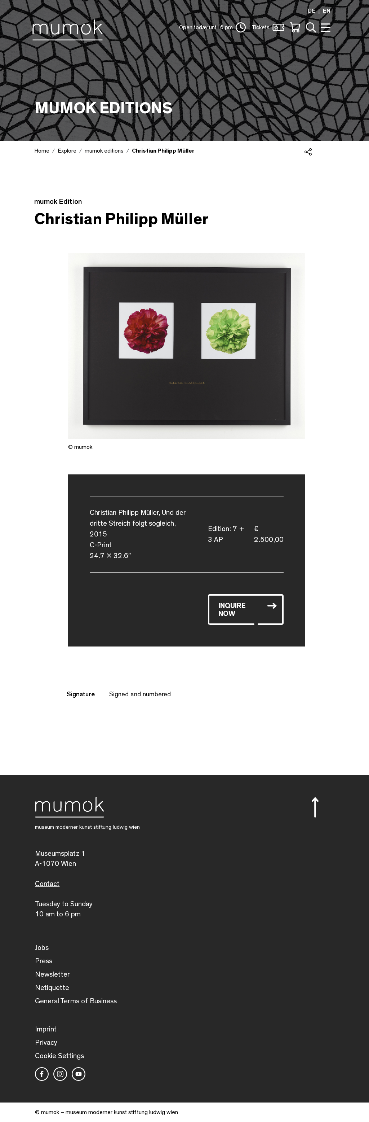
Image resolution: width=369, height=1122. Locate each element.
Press (43, 961)
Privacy (46, 1042)
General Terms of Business (76, 1001)
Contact (47, 883)
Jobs (42, 947)
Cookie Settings (59, 1056)
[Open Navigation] (324, 26)
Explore (67, 151)
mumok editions (104, 151)
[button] (212, 27)
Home (41, 151)
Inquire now (232, 609)
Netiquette (52, 987)
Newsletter (52, 974)
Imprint (46, 1029)
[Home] (69, 28)
